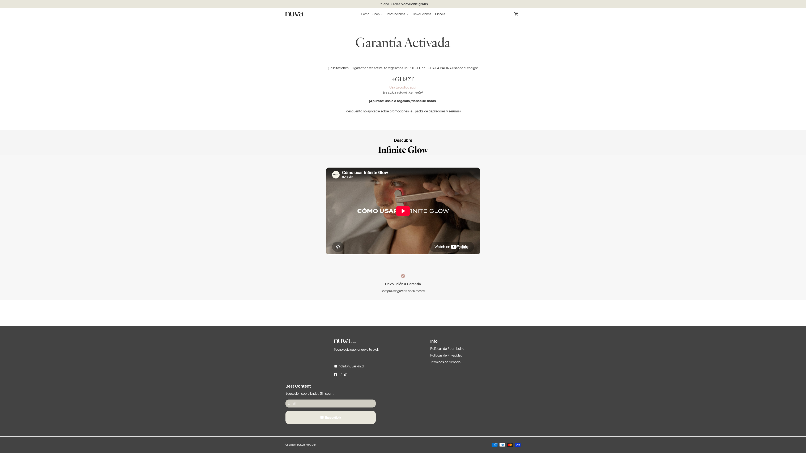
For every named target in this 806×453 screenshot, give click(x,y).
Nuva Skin (311, 444)
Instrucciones (398, 14)
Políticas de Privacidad (446, 355)
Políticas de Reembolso (447, 348)
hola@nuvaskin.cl (349, 366)
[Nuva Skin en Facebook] (335, 374)
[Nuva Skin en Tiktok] (345, 374)
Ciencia (440, 14)
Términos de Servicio (445, 362)
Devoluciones (422, 14)
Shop (378, 14)
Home (365, 14)
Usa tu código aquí (402, 87)
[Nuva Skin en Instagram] (340, 374)
